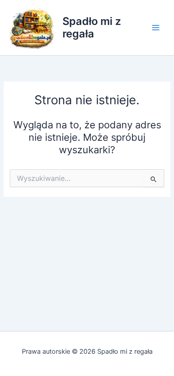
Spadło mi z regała (91, 27)
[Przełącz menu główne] (155, 27)
